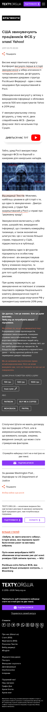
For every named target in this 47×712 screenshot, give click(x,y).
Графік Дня (7, 686)
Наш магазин (8, 683)
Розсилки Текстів (10, 644)
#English (6, 650)
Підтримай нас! (9, 679)
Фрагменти (7, 641)
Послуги (6, 660)
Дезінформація (9, 667)
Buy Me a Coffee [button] (27, 401)
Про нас (5, 634)
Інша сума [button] (9, 389)
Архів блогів (8, 689)
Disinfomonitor (8, 670)
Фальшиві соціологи (11, 663)
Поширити (11, 54)
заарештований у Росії (15, 210)
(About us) (14, 634)
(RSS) (10, 637)
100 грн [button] (7, 382)
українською (22, 703)
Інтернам (6, 673)
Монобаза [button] (10, 408)
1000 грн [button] (35, 382)
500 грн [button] (21, 382)
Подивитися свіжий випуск (23, 613)
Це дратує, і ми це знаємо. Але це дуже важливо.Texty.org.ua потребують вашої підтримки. (23, 318)
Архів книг (7, 692)
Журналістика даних (11, 657)
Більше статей (10, 532)
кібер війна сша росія (13, 492)
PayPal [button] (25, 408)
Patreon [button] (8, 401)
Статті (4, 637)
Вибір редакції (8, 647)
